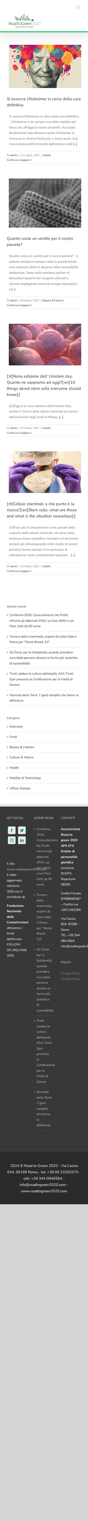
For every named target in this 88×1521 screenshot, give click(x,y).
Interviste (16, 726)
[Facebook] (12, 830)
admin (14, 155)
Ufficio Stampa (19, 788)
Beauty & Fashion (53, 300)
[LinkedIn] (22, 840)
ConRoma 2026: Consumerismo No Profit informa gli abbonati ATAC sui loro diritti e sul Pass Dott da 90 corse (41, 620)
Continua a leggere (18, 160)
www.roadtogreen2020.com (26, 869)
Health (47, 155)
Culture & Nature (21, 757)
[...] (75, 144)
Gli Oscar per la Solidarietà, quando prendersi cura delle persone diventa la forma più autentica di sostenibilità (43, 658)
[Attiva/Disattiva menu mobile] (78, 7)
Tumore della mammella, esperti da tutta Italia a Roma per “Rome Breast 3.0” (44, 917)
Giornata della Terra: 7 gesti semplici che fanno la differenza (44, 1108)
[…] (61, 417)
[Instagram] (12, 840)
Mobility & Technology (25, 778)
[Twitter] (22, 830)
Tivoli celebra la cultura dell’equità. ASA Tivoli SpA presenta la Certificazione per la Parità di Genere (41, 679)
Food (13, 737)
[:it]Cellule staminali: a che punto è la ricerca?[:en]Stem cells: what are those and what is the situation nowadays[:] (42, 510)
